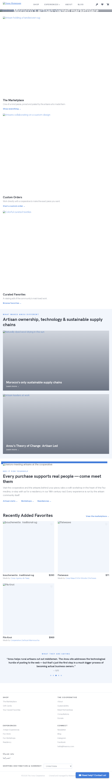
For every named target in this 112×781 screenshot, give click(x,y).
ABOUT (69, 4)
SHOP (36, 4)
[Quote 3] (56, 675)
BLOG (81, 4)
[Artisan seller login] (97, 5)
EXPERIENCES (52, 4)
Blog (59, 734)
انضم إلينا (6, 758)
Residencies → (44, 501)
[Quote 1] (50, 675)
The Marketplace (10, 702)
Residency (7, 742)
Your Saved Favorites (11, 710)
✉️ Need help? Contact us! (92, 775)
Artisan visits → (10, 501)
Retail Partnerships (65, 710)
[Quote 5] (61, 675)
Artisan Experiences (11, 730)
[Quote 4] (58, 675)
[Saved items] (102, 4)
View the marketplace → (97, 516)
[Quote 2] (53, 675)
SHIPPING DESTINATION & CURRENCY (22, 766)
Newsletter (61, 730)
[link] (28, 550)
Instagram (61, 738)
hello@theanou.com (65, 746)
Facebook (61, 742)
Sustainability (63, 706)
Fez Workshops (9, 738)
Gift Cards (7, 706)
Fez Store (7, 734)
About (60, 702)
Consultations (63, 714)
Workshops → (27, 501)
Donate (60, 718)
